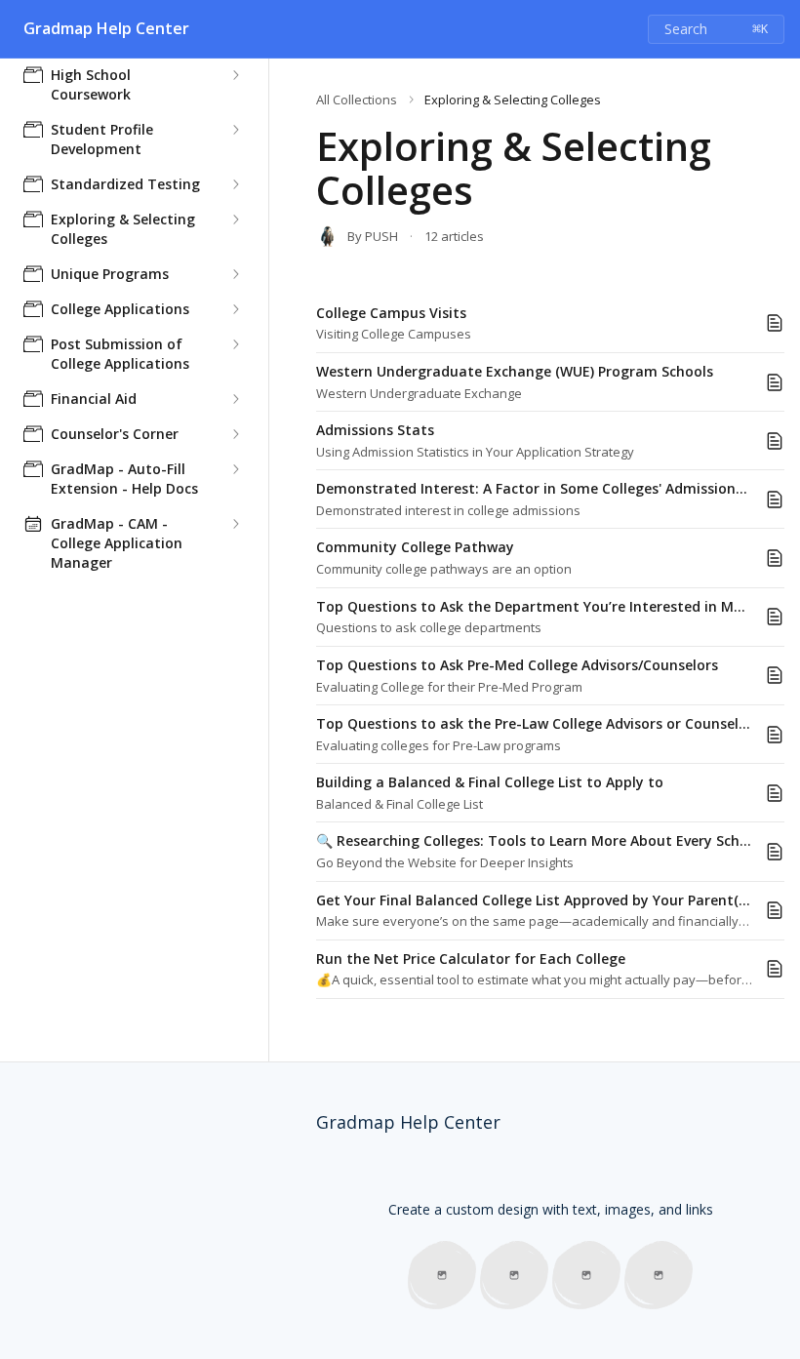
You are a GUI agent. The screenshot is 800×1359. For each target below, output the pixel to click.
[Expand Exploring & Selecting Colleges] (235, 219)
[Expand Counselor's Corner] (235, 434)
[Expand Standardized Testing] (235, 184)
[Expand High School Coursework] (235, 75)
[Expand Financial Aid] (235, 399)
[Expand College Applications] (235, 309)
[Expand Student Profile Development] (235, 129)
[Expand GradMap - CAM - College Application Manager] (235, 524)
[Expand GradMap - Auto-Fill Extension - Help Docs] (235, 469)
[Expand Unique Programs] (235, 274)
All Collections (356, 99)
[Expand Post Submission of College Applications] (235, 344)
